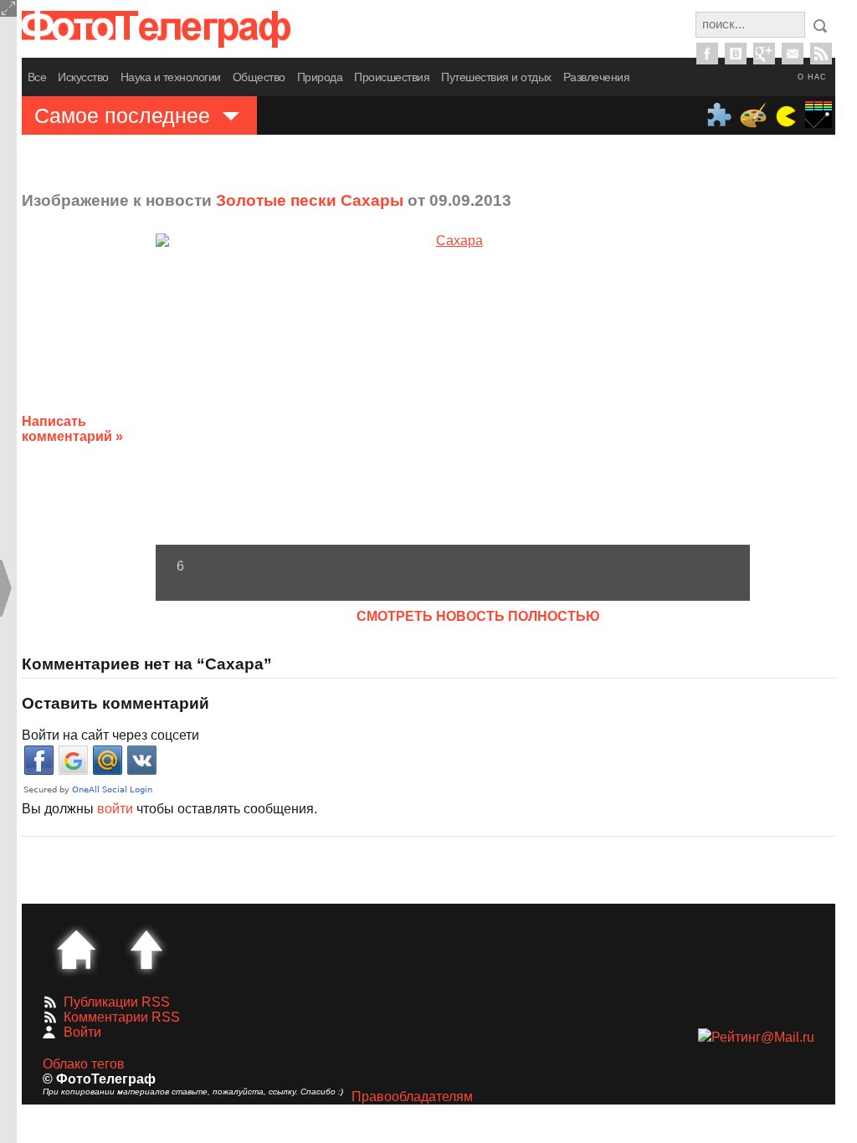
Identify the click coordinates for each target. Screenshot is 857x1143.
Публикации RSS (117, 1002)
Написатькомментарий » (72, 428)
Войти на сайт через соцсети (110, 735)
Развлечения (596, 77)
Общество (259, 77)
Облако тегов (84, 1064)
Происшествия (391, 77)
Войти (82, 1032)
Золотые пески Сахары (309, 200)
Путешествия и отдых (496, 77)
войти (115, 809)
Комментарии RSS (122, 1017)
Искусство (83, 77)
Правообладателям (412, 1096)
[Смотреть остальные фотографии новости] (453, 388)
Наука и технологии (171, 77)
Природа (320, 77)
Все (37, 77)
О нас (812, 77)
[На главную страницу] (76, 949)
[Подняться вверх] (146, 949)
